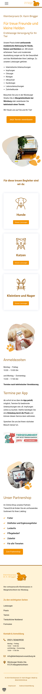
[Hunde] (21, 203)
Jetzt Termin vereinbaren (21, 119)
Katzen (21, 255)
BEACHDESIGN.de (21, 680)
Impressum (12, 686)
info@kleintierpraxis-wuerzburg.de (21, 656)
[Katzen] (21, 244)
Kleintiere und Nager (21, 295)
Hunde (21, 214)
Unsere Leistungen (21, 222)
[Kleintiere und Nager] (21, 284)
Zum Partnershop (13, 552)
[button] (4, 690)
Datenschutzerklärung (26, 686)
